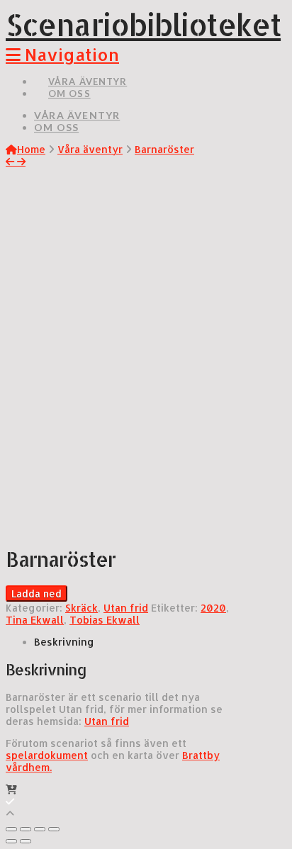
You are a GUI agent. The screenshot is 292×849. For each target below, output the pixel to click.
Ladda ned (36, 593)
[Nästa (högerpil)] (25, 841)
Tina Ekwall (35, 620)
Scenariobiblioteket (143, 24)
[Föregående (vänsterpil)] (11, 841)
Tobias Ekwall (104, 620)
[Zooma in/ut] (54, 829)
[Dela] (25, 829)
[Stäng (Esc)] (11, 829)
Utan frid (125, 608)
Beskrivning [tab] (64, 642)
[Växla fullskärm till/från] (39, 829)
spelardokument (47, 755)
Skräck (81, 608)
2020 (213, 608)
